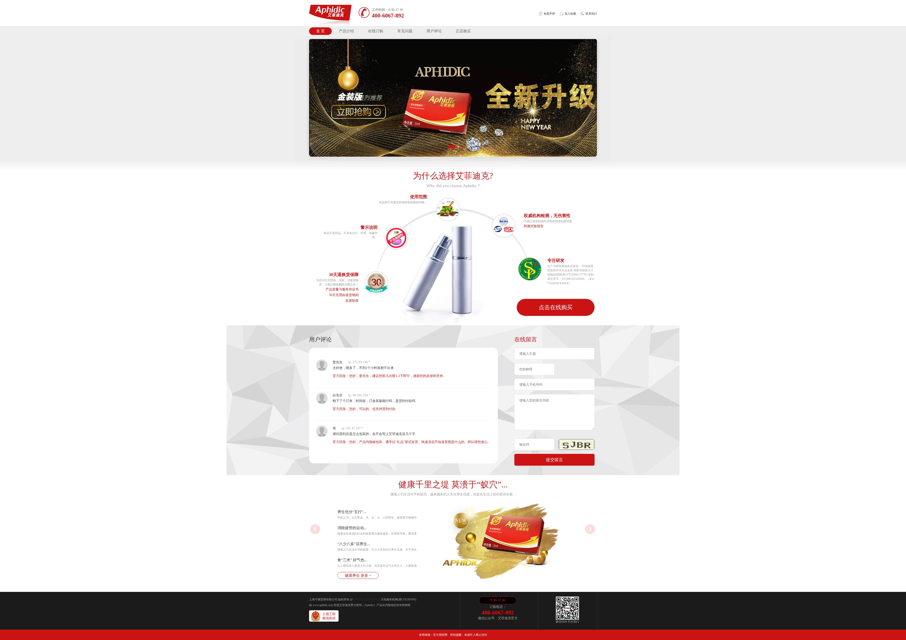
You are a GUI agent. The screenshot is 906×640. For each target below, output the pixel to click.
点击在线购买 (556, 307)
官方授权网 (440, 634)
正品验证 (463, 31)
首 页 (320, 31)
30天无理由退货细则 (344, 295)
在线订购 (375, 31)
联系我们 (591, 13)
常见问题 (404, 31)
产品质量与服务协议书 (342, 289)
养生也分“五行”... (351, 512)
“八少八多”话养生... (353, 544)
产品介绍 (346, 31)
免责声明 (549, 13)
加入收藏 (570, 13)
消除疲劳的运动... (352, 528)
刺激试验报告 (534, 226)
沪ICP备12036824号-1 (366, 599)
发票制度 (352, 300)
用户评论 (434, 31)
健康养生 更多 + (358, 575)
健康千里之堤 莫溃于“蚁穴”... (453, 484)
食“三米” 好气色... (352, 560)
